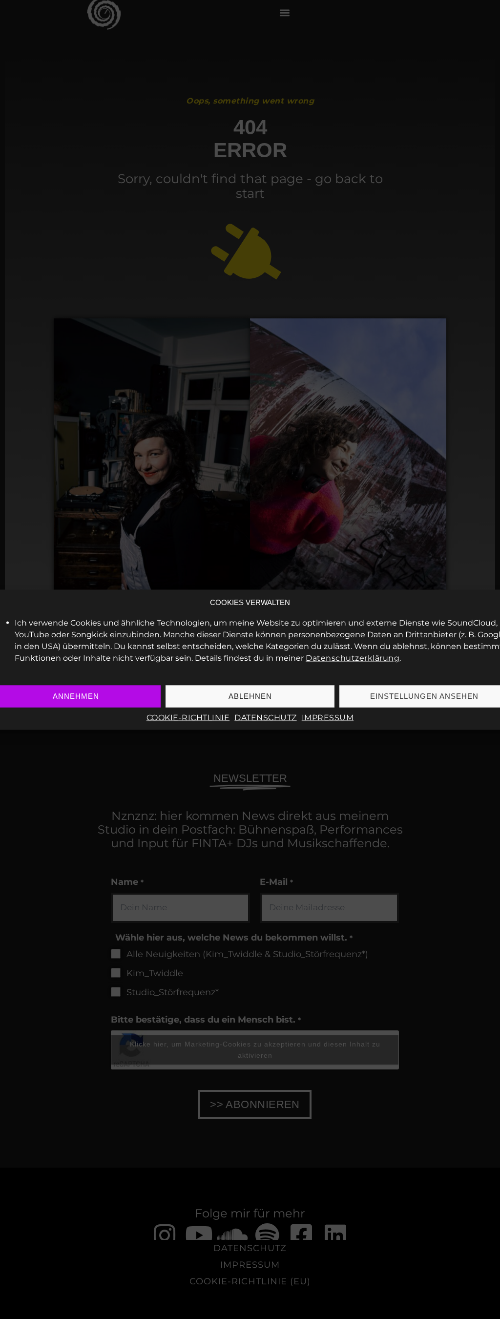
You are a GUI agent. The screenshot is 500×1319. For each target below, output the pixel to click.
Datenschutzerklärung (352, 657)
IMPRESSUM (328, 717)
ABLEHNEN (250, 696)
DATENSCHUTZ (265, 717)
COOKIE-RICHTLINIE (188, 717)
